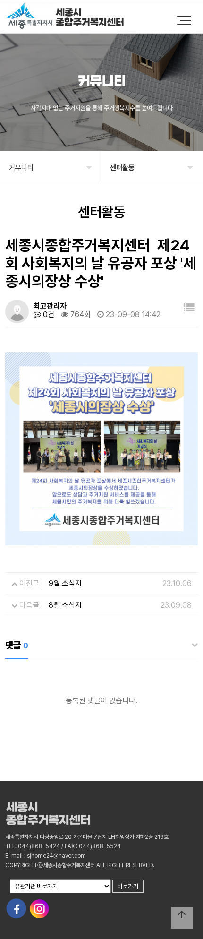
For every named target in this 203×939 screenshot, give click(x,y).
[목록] (189, 308)
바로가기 (128, 886)
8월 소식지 (65, 605)
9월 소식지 (65, 583)
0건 (47, 314)
